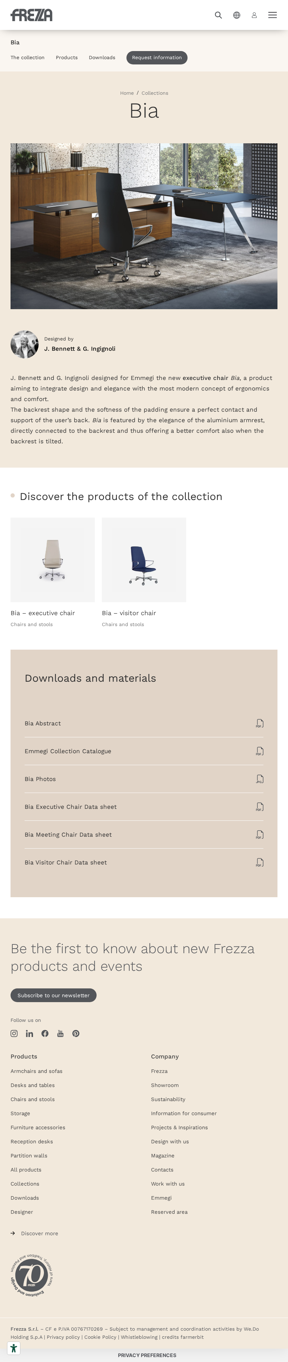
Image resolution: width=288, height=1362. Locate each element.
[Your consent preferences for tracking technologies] (147, 1355)
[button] (218, 15)
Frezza (159, 1071)
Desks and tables (33, 1085)
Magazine (163, 1155)
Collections (25, 1183)
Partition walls (29, 1155)
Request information (157, 57)
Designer (22, 1212)
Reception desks (32, 1141)
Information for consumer (184, 1113)
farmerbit (192, 1337)
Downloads (102, 57)
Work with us (168, 1183)
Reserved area (169, 1212)
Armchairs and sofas (37, 1071)
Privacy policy (63, 1337)
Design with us (170, 1141)
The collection (28, 57)
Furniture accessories (38, 1127)
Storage (20, 1113)
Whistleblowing (139, 1337)
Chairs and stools (33, 1099)
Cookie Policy (100, 1337)
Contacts (162, 1169)
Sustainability (168, 1099)
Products (67, 57)
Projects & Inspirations (179, 1127)
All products (26, 1169)
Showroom (165, 1085)
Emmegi (161, 1197)
